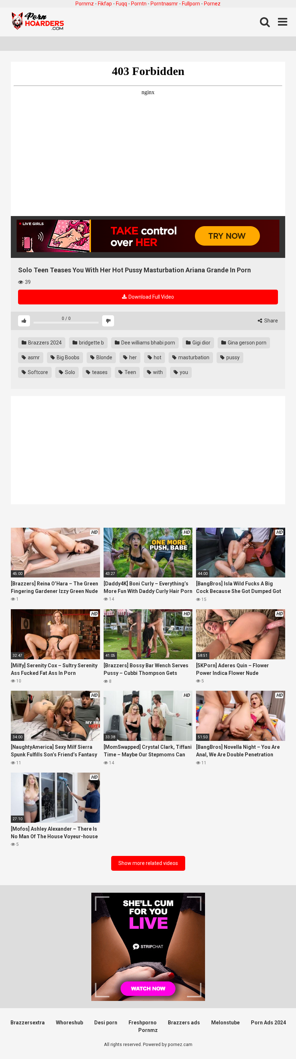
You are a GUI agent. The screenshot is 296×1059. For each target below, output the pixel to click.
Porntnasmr (164, 3)
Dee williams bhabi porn (147, 343)
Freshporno (143, 1022)
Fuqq (121, 3)
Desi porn (105, 1022)
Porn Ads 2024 (268, 1022)
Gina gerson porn (246, 343)
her (132, 357)
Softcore (37, 372)
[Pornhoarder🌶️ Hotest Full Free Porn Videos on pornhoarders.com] (38, 22)
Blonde (103, 357)
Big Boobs (67, 357)
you (183, 372)
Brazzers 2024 (44, 343)
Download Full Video (150, 297)
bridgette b (91, 343)
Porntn (139, 3)
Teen (129, 372)
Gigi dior (200, 343)
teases (99, 372)
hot (157, 357)
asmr (33, 357)
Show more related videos (148, 863)
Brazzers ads (184, 1022)
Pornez (212, 3)
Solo (69, 372)
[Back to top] (272, 1037)
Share (270, 321)
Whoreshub (69, 1022)
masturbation (193, 357)
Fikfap (105, 3)
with (157, 372)
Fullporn (191, 3)
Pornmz (84, 3)
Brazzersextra (27, 1022)
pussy (232, 357)
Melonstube (225, 1022)
